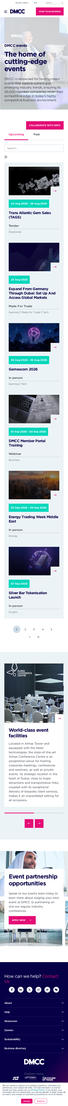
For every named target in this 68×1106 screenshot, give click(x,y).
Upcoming (16, 134)
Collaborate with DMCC (45, 125)
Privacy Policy (38, 1089)
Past (37, 134)
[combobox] (55, 2)
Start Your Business (50, 11)
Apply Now (18, 920)
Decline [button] (41, 1101)
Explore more (34, 1074)
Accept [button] (26, 1101)
